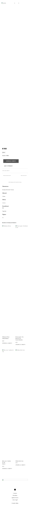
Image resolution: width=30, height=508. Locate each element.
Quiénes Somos (15, 497)
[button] (13, 3)
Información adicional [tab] (15, 182)
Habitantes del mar (5, 337)
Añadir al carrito (7, 343)
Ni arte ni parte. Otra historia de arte (19, 337)
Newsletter (15, 495)
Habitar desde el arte (19, 461)
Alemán (3, 202)
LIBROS (8, 170)
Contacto (15, 493)
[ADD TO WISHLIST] (13, 336)
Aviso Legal (15, 499)
